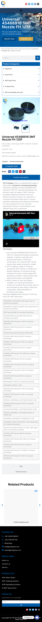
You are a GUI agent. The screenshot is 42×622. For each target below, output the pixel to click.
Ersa (36, 491)
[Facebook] (35, 4)
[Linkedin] (29, 4)
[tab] (21, 177)
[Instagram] (38, 4)
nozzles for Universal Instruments (24, 185)
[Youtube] (26, 4)
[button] (21, 10)
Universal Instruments (25, 49)
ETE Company (8, 183)
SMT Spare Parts (12, 49)
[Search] (37, 58)
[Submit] (21, 605)
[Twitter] (32, 4)
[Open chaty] (37, 617)
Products (4, 49)
